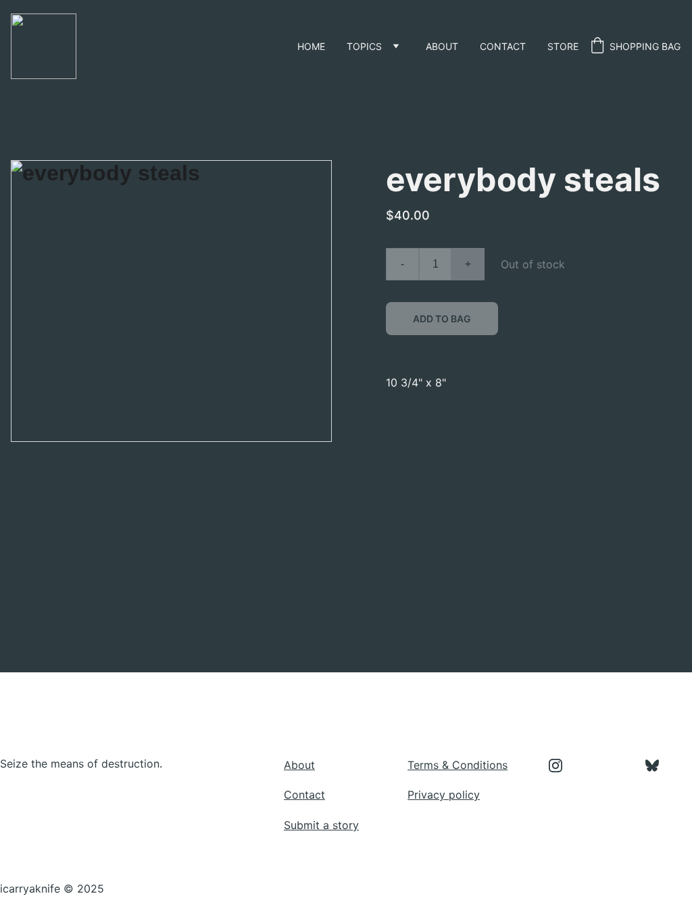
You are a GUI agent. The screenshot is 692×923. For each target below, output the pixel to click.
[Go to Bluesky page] (652, 765)
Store (562, 46)
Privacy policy (443, 794)
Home (311, 46)
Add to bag (442, 318)
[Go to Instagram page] (562, 765)
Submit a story (321, 825)
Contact (503, 46)
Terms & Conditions (457, 765)
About (442, 46)
